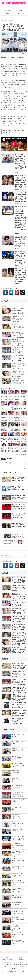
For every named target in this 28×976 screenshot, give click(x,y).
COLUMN (7, 962)
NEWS (4, 458)
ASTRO (10, 458)
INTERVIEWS (7, 964)
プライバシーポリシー (20, 966)
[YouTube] (16, 292)
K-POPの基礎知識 (7, 959)
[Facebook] (5, 292)
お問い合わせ (14, 969)
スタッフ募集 (7, 966)
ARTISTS (20, 959)
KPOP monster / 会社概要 (20, 964)
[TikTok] (22, 292)
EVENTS (21, 962)
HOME (7, 957)
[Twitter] (11, 292)
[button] (25, 463)
